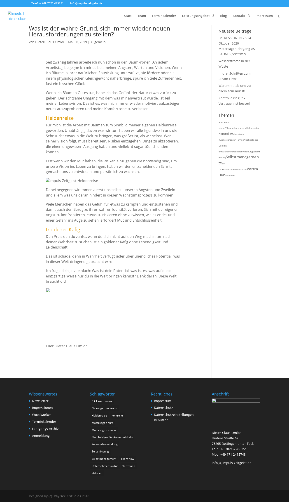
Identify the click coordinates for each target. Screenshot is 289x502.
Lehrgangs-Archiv (45, 428)
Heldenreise (252, 128)
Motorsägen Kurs (102, 423)
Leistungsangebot (196, 16)
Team (142, 16)
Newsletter (40, 401)
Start (128, 16)
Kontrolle (225, 134)
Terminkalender (164, 16)
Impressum (264, 16)
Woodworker (41, 414)
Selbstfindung (100, 451)
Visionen (230, 175)
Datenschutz (163, 407)
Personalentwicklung (241, 151)
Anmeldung (41, 435)
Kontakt (239, 16)
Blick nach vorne (102, 401)
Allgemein (98, 42)
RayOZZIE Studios (67, 496)
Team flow (127, 459)
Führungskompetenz (235, 128)
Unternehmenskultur (235, 169)
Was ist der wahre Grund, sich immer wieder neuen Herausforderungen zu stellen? (99, 31)
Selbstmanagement (104, 459)
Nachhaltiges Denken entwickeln (112, 437)
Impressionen (42, 407)
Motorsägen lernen (233, 139)
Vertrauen (128, 466)
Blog (223, 16)
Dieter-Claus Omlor (49, 42)
